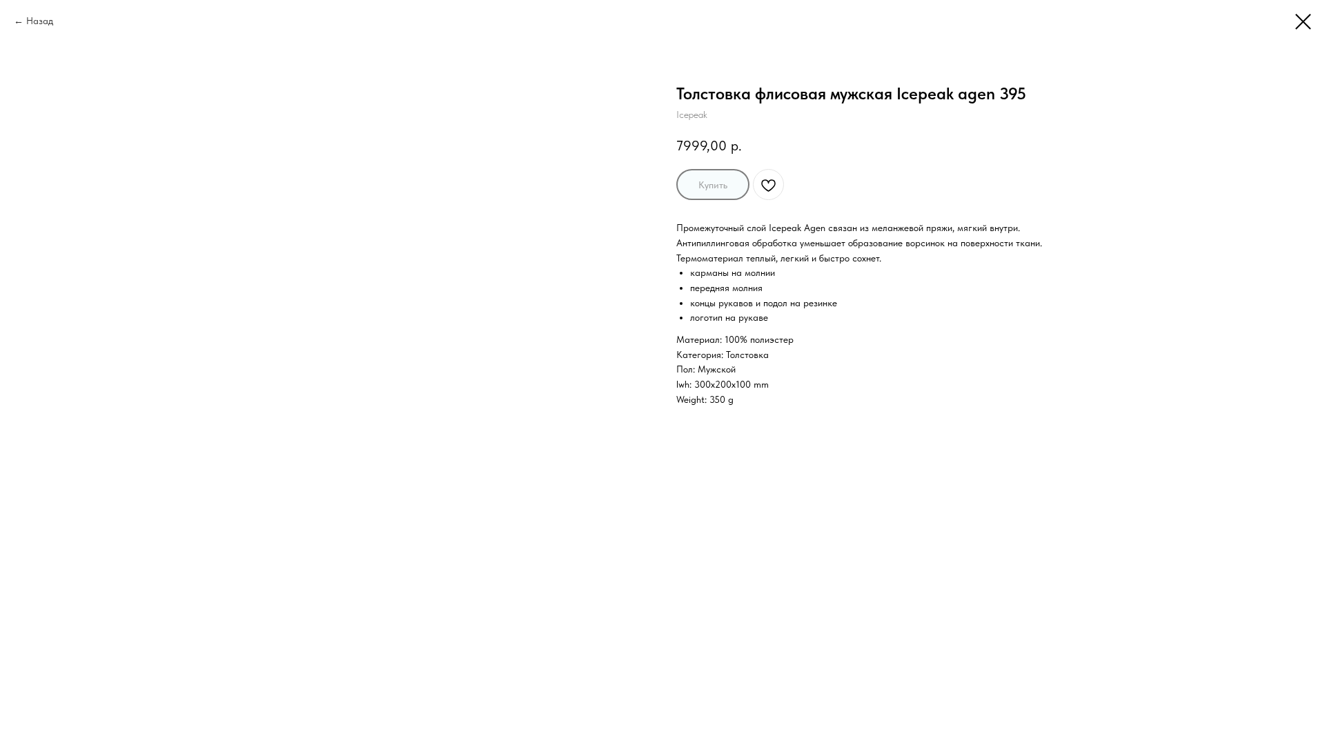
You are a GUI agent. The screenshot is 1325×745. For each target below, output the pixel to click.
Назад (39, 20)
